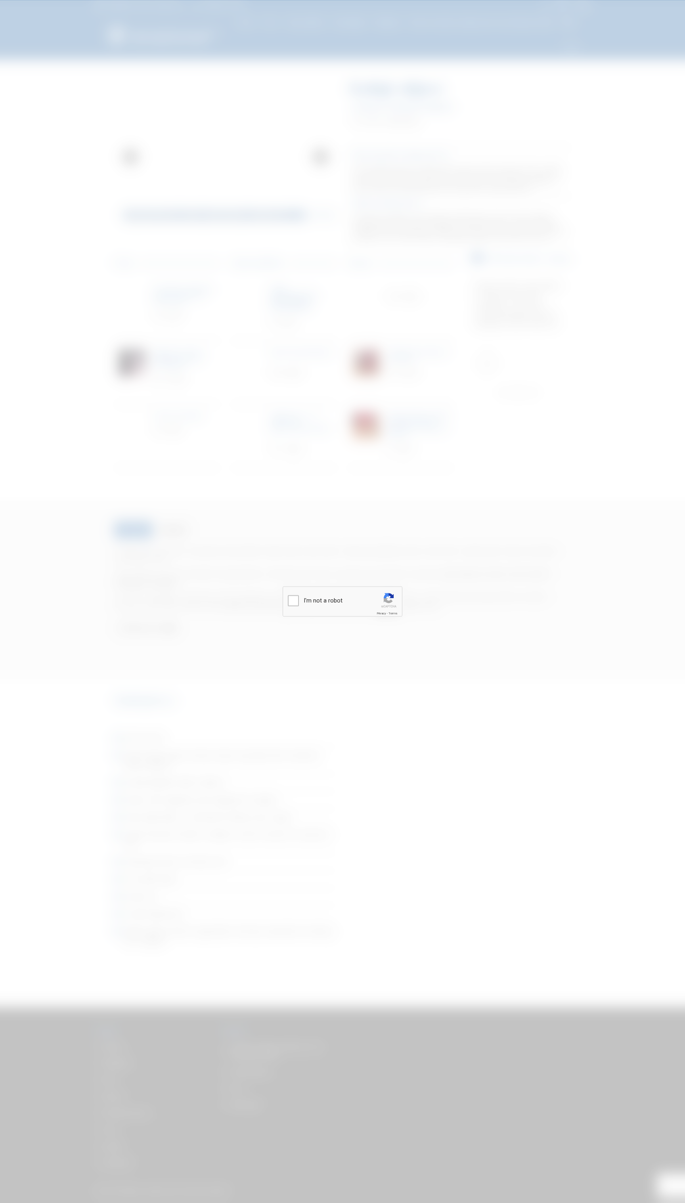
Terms (392, 613)
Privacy (381, 613)
